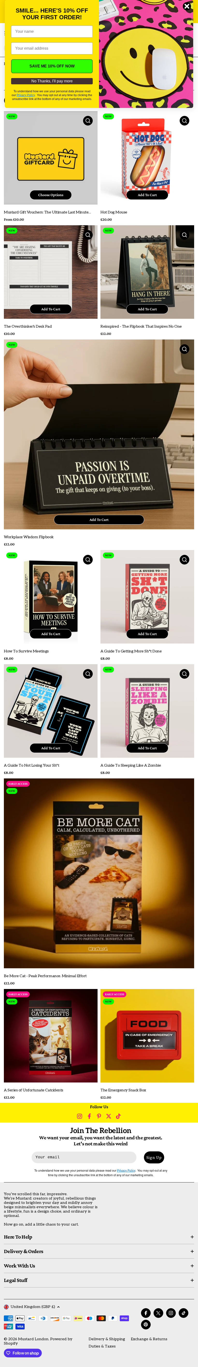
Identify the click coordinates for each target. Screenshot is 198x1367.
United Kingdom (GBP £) (33, 1307)
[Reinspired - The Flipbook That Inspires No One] (147, 272)
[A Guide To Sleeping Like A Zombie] (147, 711)
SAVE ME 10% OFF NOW (52, 66)
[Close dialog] (187, 6)
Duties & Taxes (102, 1346)
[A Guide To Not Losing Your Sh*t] (51, 711)
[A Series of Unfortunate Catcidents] (51, 1035)
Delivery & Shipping (107, 1339)
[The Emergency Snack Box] (147, 1035)
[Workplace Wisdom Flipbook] (99, 434)
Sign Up (154, 1157)
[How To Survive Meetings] (51, 597)
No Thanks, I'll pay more (52, 81)
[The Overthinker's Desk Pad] (51, 272)
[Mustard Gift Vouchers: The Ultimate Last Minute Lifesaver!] (51, 158)
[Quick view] (88, 121)
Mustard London (33, 1339)
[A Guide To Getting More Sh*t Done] (147, 597)
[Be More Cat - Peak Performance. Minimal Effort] (99, 873)
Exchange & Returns (149, 1339)
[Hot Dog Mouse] (147, 158)
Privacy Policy (26, 95)
